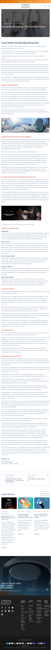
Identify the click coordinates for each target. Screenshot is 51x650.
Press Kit (45, 609)
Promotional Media (47, 613)
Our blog (22, 615)
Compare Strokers (38, 611)
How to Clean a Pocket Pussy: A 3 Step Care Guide (41, 516)
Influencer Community (47, 606)
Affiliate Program (46, 616)
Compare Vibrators (38, 615)
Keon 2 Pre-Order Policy (30, 617)
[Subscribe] (46, 589)
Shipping (30, 611)
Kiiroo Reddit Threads (23, 622)
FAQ (29, 608)
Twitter (16, 463)
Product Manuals (38, 604)
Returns (30, 613)
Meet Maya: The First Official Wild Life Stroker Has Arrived (8, 517)
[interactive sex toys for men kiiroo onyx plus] (25, 213)
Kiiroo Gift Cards (22, 627)
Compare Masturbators (39, 608)
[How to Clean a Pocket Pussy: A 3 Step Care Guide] (42, 503)
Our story (22, 606)
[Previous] (1, 1)
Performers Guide (39, 618)
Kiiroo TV (22, 618)
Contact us (30, 606)
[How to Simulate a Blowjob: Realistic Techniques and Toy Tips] (25, 503)
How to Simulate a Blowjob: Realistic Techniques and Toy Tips (25, 516)
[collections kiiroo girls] (25, 125)
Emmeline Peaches (7, 461)
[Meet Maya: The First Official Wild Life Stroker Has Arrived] (9, 503)
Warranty (30, 621)
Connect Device (38, 622)
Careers (23, 630)
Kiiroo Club (22, 609)
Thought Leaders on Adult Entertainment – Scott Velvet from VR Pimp (14, 480)
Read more (4, 547)
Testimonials (24, 612)
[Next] (49, 1)
